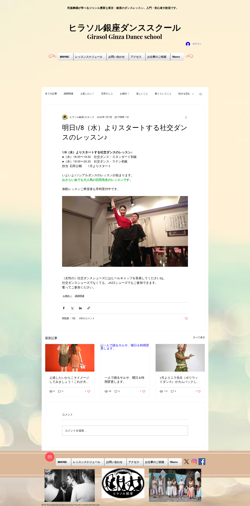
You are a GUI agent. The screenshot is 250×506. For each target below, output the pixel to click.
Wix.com (96, 505)
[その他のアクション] (186, 117)
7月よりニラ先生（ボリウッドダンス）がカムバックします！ (179, 380)
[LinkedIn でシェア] (80, 308)
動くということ (163, 94)
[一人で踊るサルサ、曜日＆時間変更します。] (125, 358)
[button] (200, 94)
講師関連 (68, 94)
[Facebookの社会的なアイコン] (201, 461)
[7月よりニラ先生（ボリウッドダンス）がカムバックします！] (180, 358)
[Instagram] (194, 461)
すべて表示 (199, 337)
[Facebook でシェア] (63, 308)
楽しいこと (142, 94)
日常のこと (107, 94)
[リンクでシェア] (88, 308)
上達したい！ (87, 94)
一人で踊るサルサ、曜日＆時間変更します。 (124, 380)
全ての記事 (51, 94)
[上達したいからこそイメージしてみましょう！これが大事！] (69, 358)
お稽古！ (124, 94)
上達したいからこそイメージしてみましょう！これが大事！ (69, 380)
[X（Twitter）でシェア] (72, 308)
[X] (186, 461)
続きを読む (184, 94)
